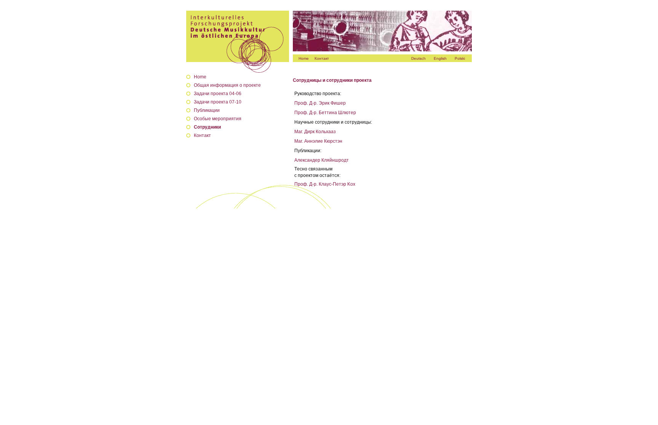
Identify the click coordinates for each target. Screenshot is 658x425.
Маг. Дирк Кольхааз (315, 131)
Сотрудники (207, 127)
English (440, 58)
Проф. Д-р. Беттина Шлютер (325, 112)
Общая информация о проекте (227, 85)
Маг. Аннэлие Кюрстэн (318, 141)
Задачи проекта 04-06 (217, 93)
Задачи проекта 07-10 (217, 102)
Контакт (322, 58)
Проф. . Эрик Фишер (320, 103)
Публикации (207, 110)
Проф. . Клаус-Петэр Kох (324, 184)
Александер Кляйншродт (321, 160)
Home (304, 58)
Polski (460, 58)
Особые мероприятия (217, 118)
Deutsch (418, 58)
